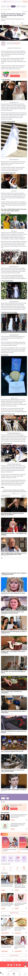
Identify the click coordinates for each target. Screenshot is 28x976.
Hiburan (3, 6)
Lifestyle (3, 798)
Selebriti (13, 6)
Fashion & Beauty (18, 951)
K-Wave (8, 6)
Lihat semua (24, 834)
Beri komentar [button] (13, 808)
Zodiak (18, 6)
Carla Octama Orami (17, 42)
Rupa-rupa (23, 6)
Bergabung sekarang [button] (15, 75)
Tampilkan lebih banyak (14, 912)
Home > (2, 9)
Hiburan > (5, 9)
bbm (7, 798)
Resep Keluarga (4, 951)
